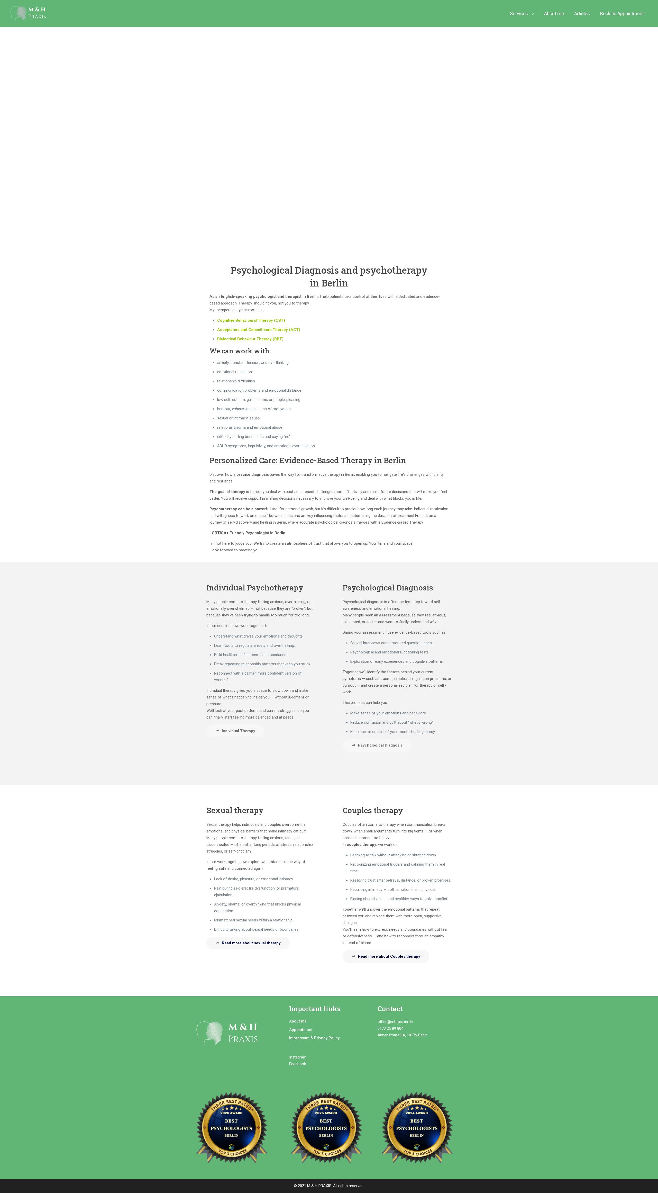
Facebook (298, 1064)
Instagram (297, 1057)
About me (298, 1021)
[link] (234, 1130)
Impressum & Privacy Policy (314, 1038)
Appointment (301, 1029)
